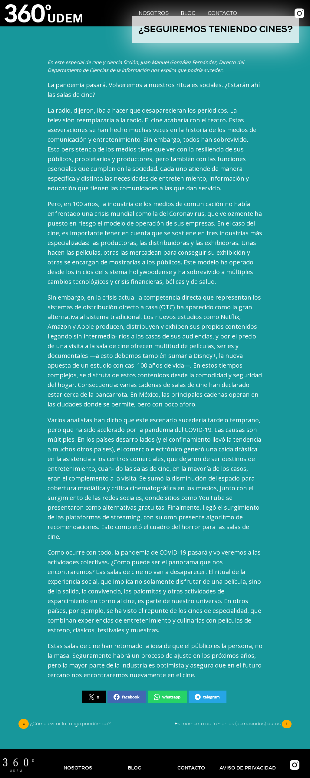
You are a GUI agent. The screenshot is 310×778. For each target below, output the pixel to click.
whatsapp (171, 696)
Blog (188, 13)
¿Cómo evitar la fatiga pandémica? (70, 723)
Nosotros (154, 13)
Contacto (222, 13)
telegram (211, 696)
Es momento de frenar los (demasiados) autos (231, 723)
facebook (131, 696)
